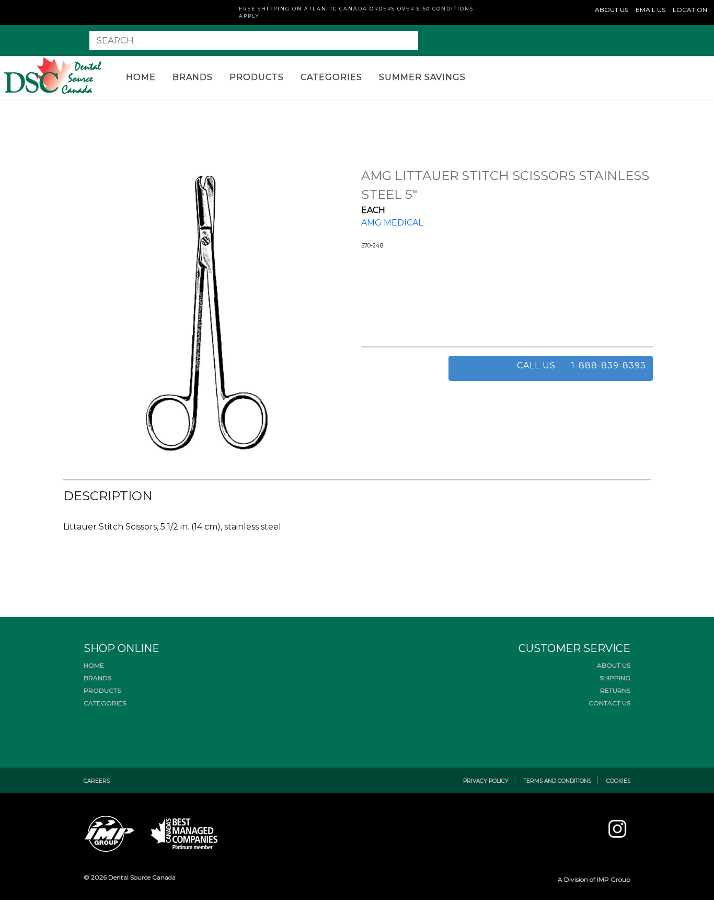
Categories (331, 77)
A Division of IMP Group (594, 879)
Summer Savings (422, 77)
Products (256, 77)
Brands (192, 77)
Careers (97, 781)
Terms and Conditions (557, 781)
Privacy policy (486, 781)
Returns (615, 690)
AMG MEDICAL (392, 223)
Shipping (615, 678)
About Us (613, 665)
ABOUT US (611, 10)
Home (141, 77)
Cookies (618, 781)
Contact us (609, 703)
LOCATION (690, 10)
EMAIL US (650, 10)
